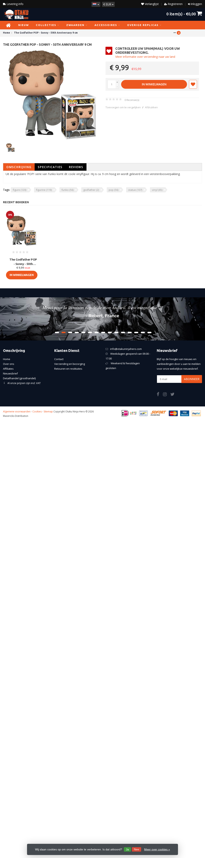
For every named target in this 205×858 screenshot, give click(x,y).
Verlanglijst (151, 4)
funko (67, 190)
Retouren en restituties (68, 368)
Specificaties (50, 167)
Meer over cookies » (157, 849)
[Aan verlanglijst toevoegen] (193, 84)
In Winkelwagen (154, 84)
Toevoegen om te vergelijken (123, 107)
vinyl (157, 190)
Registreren (175, 4)
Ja (127, 849)
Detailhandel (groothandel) (19, 378)
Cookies (37, 411)
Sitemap (48, 411)
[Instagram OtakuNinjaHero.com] (166, 395)
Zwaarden (75, 25)
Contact (58, 359)
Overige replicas (143, 25)
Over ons (8, 364)
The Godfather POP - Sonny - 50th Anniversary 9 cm (23, 262)
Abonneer (191, 379)
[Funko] (191, 53)
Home (6, 359)
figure (19, 190)
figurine (44, 190)
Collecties (46, 25)
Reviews (76, 167)
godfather (91, 190)
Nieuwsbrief (10, 373)
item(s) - (181, 13)
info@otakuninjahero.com (126, 349)
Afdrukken (151, 107)
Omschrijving (18, 167)
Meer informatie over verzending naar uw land (145, 57)
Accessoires (105, 25)
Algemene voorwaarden (16, 411)
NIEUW (23, 25)
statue (135, 190)
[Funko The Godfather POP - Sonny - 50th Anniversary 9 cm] (52, 93)
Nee (136, 849)
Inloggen (196, 4)
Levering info (14, 4)
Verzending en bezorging (69, 364)
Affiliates (8, 368)
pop (113, 190)
